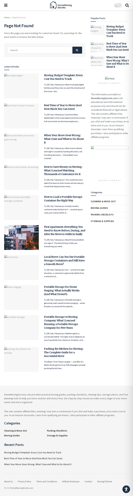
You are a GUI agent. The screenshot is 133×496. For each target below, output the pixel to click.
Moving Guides (99, 207)
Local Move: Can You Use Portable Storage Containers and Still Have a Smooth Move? (64, 260)
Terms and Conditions (46, 481)
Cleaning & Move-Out (103, 201)
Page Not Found (19, 17)
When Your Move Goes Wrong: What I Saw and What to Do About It (64, 139)
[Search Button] (77, 50)
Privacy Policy (24, 481)
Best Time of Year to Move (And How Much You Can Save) (117, 46)
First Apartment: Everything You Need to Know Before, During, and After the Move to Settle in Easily (64, 230)
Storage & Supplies (102, 221)
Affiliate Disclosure (70, 481)
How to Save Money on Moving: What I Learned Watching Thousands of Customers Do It (63, 170)
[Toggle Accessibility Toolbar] (126, 489)
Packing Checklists (102, 214)
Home (7, 17)
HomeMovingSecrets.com (22, 488)
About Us (8, 481)
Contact (88, 481)
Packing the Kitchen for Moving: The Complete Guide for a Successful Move (63, 352)
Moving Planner (104, 481)
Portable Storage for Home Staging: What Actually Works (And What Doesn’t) (61, 290)
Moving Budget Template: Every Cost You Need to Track (115, 31)
